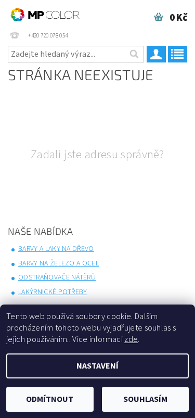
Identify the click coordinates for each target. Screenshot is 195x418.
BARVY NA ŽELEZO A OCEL (58, 263)
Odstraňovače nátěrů (57, 277)
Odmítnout (49, 399)
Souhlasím (145, 399)
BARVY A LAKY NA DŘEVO (56, 249)
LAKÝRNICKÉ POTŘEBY (52, 292)
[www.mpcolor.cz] (45, 13)
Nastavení (97, 366)
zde (131, 339)
